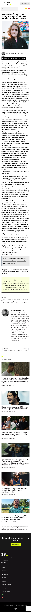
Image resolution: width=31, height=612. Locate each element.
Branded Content (6, 584)
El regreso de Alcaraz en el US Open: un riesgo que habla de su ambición (15, 408)
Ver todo (4, 588)
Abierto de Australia (8, 299)
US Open (21, 302)
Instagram (15, 271)
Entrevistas (5, 574)
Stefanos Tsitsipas (11, 302)
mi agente (14, 228)
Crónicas (4, 570)
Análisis (4, 577)
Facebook (4, 273)
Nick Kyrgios (12, 301)
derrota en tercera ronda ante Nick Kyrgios (15, 211)
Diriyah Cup (6, 301)
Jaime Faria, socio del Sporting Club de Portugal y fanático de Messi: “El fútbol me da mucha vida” (15, 517)
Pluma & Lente (15, 340)
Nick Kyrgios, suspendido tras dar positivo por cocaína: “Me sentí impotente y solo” (14, 490)
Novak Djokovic (19, 301)
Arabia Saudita (16, 299)
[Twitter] (5, 563)
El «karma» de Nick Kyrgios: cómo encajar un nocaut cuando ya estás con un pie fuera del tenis (14, 434)
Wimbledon (26, 302)
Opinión (4, 581)
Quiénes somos (6, 591)
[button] (6, 58)
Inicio (3, 567)
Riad (24, 301)
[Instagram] (2, 563)
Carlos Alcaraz (24, 299)
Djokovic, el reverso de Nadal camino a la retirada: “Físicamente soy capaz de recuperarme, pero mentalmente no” (15, 380)
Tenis (17, 302)
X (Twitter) (23, 271)
